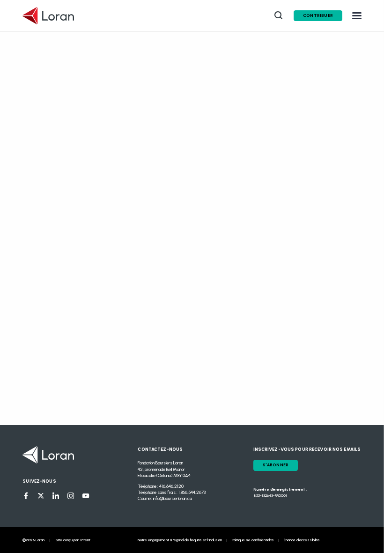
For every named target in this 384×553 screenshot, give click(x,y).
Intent (85, 540)
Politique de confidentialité (253, 540)
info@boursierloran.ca (172, 498)
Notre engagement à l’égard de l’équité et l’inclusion (180, 540)
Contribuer (318, 15)
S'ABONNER (276, 465)
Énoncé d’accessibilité (302, 540)
